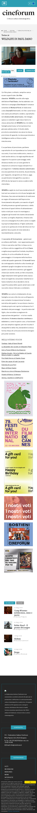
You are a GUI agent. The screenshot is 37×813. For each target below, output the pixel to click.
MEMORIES (8, 772)
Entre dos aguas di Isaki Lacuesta (13, 361)
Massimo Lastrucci (21, 640)
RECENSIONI (10, 603)
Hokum (17, 639)
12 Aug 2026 (18, 622)
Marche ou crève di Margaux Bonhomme (15, 371)
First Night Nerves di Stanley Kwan (13, 358)
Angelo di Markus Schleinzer (11, 374)
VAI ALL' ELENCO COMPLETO (12, 378)
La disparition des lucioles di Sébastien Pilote (16, 347)
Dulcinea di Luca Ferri (9, 365)
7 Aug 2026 (18, 635)
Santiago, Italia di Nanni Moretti (12, 343)
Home (5, 30)
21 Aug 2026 (18, 607)
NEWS (7, 774)
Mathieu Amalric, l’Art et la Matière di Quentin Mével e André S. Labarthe (17, 354)
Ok (30, 782)
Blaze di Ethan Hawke (9, 368)
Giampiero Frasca (21, 629)
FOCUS (20, 70)
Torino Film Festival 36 (24, 30)
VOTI (6, 766)
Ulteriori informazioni (13, 811)
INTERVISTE (9, 777)
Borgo (17, 652)
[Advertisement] (19, 587)
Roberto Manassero (9, 76)
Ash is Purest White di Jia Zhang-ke (13, 350)
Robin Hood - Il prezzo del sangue (22, 626)
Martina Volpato (21, 616)
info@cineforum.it (16, 745)
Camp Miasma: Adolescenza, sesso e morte (23, 612)
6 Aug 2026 (18, 649)
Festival (12, 30)
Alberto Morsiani (21, 654)
